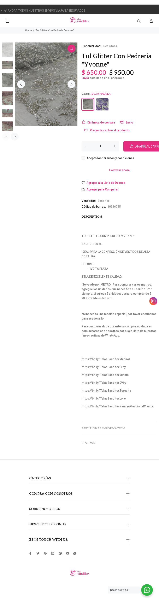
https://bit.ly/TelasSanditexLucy (104, 367)
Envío (85, 78)
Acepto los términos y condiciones (110, 158)
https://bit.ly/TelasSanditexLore (104, 398)
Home (28, 30)
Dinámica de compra (101, 122)
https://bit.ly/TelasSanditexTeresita (106, 390)
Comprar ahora (119, 170)
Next (71, 84)
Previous (21, 84)
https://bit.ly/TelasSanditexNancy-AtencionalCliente (117, 406)
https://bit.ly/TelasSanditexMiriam (105, 375)
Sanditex (104, 200)
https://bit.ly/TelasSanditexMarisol (106, 359)
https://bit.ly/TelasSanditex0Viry (104, 382)
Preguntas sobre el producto (110, 130)
